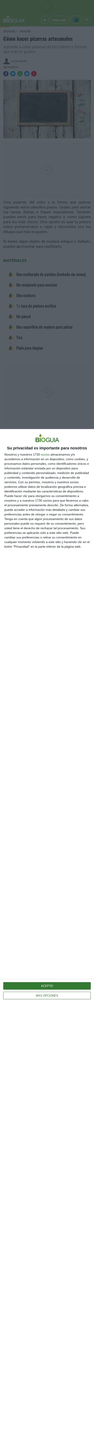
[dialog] (47, 929)
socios (45, 454)
